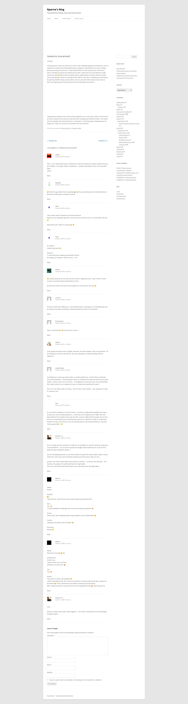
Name (49, 657)
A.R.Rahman (121, 130)
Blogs (118, 105)
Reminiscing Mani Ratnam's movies (129, 123)
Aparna (57, 478)
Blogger (129, 170)
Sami (57, 206)
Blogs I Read (66, 18)
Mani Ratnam (122, 121)
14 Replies (50, 61)
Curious (58, 298)
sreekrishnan (59, 368)
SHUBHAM (120, 177)
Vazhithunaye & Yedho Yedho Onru (127, 75)
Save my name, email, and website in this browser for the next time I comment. (76, 680)
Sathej (57, 155)
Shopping (119, 149)
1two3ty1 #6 (52, 140)
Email (49, 665)
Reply (48, 175)
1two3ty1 (120, 107)
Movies (119, 119)
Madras (119, 116)
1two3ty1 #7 (103, 140)
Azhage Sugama (121, 73)
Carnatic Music (122, 133)
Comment (51, 635)
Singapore (119, 152)
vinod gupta (120, 173)
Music (118, 128)
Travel (118, 156)
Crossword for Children (123, 112)
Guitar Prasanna (123, 135)
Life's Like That (65, 128)
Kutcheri (121, 137)
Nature (119, 147)
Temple (119, 154)
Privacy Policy (79, 18)
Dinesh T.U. (59, 436)
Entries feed (120, 194)
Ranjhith (58, 183)
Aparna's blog (55, 9)
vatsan (57, 342)
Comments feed (121, 196)
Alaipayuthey (120, 102)
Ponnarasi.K (59, 321)
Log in (118, 191)
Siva (56, 403)
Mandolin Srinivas (124, 140)
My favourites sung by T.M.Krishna (127, 71)
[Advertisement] (94, 35)
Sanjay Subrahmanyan (125, 142)
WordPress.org (121, 198)
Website (49, 672)
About (56, 18)
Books (118, 109)
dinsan (57, 270)
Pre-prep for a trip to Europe (125, 78)
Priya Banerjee (121, 170)
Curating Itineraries (130, 177)
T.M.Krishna (122, 144)
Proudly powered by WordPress (64, 696)
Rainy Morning (121, 68)
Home (49, 18)
